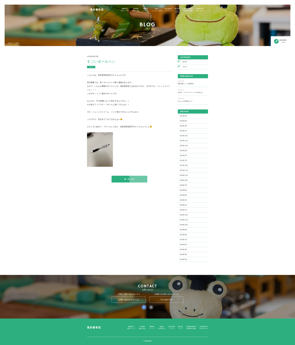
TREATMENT (188, 10)
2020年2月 (183, 205)
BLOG (177, 10)
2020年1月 (183, 210)
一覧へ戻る (130, 179)
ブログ (17, 42)
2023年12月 (184, 136)
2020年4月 (183, 195)
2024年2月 (183, 126)
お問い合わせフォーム (128, 300)
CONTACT (200, 10)
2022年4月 (183, 150)
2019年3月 (183, 259)
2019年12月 (184, 215)
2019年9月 (183, 230)
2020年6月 (183, 190)
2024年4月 (183, 121)
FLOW (135, 10)
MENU (145, 10)
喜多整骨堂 (97, 10)
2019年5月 (183, 249)
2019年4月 (183, 254)
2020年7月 (183, 185)
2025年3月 (183, 116)
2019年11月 (184, 220)
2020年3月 (183, 200)
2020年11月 (184, 175)
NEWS (184, 62)
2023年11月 (184, 141)
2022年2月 (183, 155)
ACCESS (168, 10)
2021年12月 (184, 165)
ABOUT (125, 10)
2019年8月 (183, 235)
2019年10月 (184, 225)
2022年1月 (183, 160)
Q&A (157, 10)
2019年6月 (183, 244)
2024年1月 (183, 131)
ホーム (10, 42)
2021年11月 (184, 170)
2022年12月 (184, 145)
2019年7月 (183, 240)
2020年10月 (184, 180)
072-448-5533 (166, 300)
